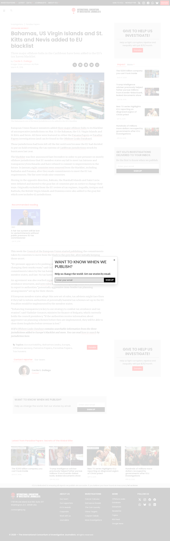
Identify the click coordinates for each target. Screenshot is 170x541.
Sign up (110, 280)
